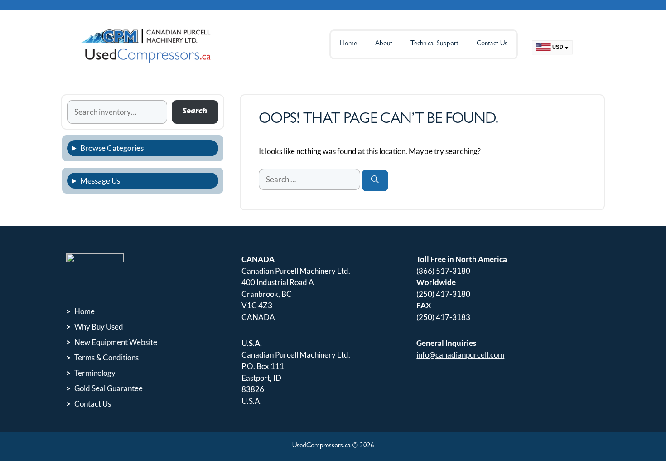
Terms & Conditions (106, 357)
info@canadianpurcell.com (460, 354)
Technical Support (434, 44)
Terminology (95, 373)
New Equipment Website (115, 342)
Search (195, 112)
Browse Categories (112, 148)
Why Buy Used (98, 326)
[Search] (375, 181)
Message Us (100, 180)
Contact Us (492, 44)
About (383, 44)
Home (348, 44)
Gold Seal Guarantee (108, 388)
